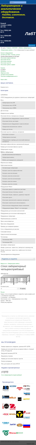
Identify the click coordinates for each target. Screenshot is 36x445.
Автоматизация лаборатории (10, 168)
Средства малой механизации (9, 234)
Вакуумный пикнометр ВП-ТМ (9, 353)
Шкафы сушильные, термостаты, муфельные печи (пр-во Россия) (16, 250)
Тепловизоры (4, 237)
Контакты (3, 71)
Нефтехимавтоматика (6, 165)
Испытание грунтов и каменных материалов (12, 132)
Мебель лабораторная (25, 48)
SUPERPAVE (4, 94)
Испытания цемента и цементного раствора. (14, 189)
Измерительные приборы (7, 113)
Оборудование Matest (6, 186)
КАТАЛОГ (14, 48)
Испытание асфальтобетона (8, 58)
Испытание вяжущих (6, 61)
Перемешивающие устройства (9, 218)
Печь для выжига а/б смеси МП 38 (10, 363)
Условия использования (7, 74)
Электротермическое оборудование (10, 254)
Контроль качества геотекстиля (10, 176)
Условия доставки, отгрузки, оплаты (10, 54)
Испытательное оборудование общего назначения (15, 205)
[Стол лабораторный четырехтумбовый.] (15, 284)
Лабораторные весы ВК (8, 102)
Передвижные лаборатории (8, 216)
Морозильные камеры (6, 162)
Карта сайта (4, 79)
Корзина (3, 68)
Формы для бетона (7, 129)
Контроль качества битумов (9, 173)
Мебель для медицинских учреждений (12, 160)
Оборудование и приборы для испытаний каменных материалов (16, 140)
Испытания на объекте (8, 134)
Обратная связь (5, 73)
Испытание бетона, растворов (10, 121)
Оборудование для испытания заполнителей (12, 210)
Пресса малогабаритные (7, 221)
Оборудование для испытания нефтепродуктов (13, 213)
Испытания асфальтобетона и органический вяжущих (15, 144)
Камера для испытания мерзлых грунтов (12, 358)
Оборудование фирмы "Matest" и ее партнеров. (15, 208)
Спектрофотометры (6, 231)
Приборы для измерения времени (9, 226)
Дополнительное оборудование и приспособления (15, 118)
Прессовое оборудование (7, 224)
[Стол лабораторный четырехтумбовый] (4, 373)
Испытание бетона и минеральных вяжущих (12, 116)
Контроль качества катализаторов (11, 178)
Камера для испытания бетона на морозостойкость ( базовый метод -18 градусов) (17, 349)
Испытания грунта (7, 197)
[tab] (34, 258)
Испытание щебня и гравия (8, 64)
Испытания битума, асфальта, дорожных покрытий (15, 194)
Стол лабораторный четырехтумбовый (11, 375)
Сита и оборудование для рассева (10, 229)
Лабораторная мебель (7, 50)
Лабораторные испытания (9, 137)
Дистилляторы (4, 110)
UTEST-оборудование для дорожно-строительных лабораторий (17, 97)
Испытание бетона (5, 59)
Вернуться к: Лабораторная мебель (10, 263)
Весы (2, 100)
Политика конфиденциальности (9, 76)
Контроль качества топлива (9, 184)
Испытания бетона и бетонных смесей (12, 192)
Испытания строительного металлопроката (13, 203)
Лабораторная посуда (6, 149)
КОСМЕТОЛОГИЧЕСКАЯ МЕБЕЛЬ (11, 154)
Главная (9, 48)
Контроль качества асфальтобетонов (12, 170)
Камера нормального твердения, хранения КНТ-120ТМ (15, 346)
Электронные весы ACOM (9, 105)
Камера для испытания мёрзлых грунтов (11, 146)
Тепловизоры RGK (7, 242)
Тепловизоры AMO (7, 239)
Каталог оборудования (7, 53)
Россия (2, 292)
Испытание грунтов (6, 63)
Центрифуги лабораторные (8, 245)
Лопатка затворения (6, 361)
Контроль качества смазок (9, 181)
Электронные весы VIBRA (9, 108)
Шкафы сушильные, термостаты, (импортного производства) (17, 247)
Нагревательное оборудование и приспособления (15, 124)
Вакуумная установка (7, 356)
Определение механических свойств (12, 126)
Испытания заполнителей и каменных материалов (15, 200)
